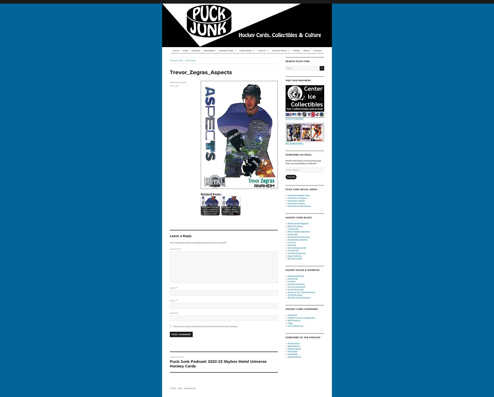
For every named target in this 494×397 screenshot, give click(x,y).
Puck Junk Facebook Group (299, 195)
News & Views (279, 50)
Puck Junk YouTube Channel (299, 206)
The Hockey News (295, 295)
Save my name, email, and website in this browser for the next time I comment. (205, 326)
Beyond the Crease (295, 226)
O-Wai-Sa (292, 242)
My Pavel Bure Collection (298, 240)
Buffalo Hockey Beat (296, 276)
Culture (262, 50)
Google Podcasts (294, 349)
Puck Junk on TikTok (296, 201)
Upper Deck (292, 315)
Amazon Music (294, 343)
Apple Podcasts (294, 346)
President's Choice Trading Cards (301, 318)
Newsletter (209, 50)
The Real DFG (293, 251)
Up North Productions (297, 253)
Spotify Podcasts (294, 357)
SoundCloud (293, 354)
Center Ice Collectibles (295, 119)
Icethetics (292, 282)
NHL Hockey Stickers (294, 143)
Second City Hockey (296, 290)
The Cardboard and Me (297, 248)
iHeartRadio (292, 352)
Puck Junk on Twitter (296, 203)
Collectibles (246, 50)
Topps (290, 323)
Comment (176, 249)
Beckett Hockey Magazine (298, 224)
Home (176, 50)
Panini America (294, 321)
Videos (296, 50)
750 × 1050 (174, 86)
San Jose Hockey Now (296, 287)
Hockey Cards (226, 50)
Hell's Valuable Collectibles (299, 232)
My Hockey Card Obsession (299, 237)
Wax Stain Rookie (295, 259)
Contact (318, 50)
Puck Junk (292, 245)
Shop (185, 50)
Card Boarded (293, 229)
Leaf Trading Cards (295, 326)
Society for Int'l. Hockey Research (301, 292)
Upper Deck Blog (294, 256)
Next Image (191, 60)
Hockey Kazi (293, 234)
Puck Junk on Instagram (297, 198)
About (306, 50)
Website (174, 313)
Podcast (196, 50)
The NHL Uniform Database (299, 298)
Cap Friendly (293, 279)
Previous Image (176, 60)
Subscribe (291, 177)
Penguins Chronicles (296, 284)
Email (174, 301)
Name (173, 288)
